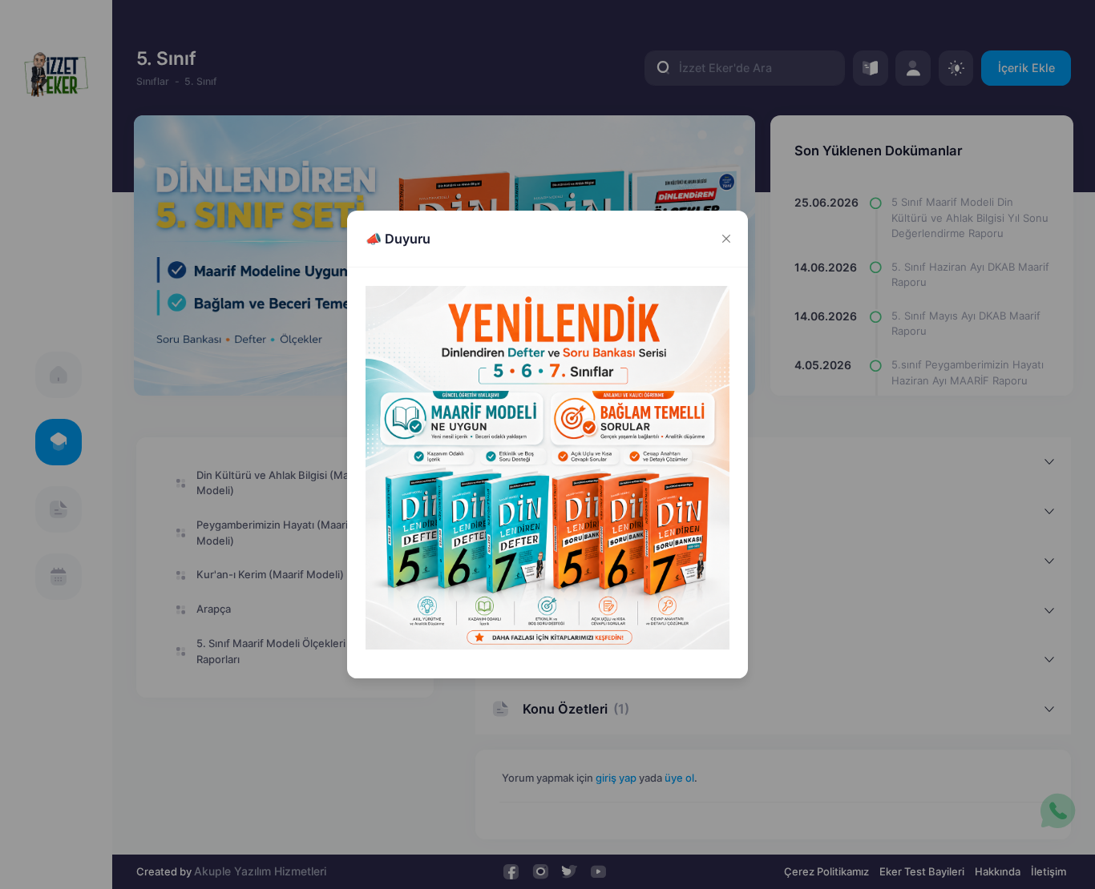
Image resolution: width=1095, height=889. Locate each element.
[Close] (726, 239)
